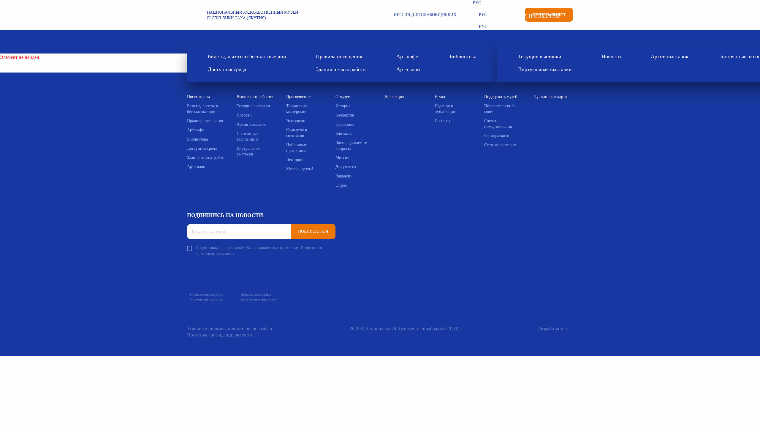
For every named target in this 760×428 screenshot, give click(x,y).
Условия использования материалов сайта (229, 328)
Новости (611, 56)
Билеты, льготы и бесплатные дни (247, 56)
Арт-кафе (407, 56)
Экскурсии (295, 121)
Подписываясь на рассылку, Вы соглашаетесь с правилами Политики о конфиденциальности (259, 251)
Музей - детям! (299, 169)
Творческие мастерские (296, 109)
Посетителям (207, 16)
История (342, 106)
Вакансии (344, 176)
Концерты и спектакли (296, 133)
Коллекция (394, 97)
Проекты (442, 121)
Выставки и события (528, 16)
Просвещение (298, 97)
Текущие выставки (539, 56)
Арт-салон (408, 69)
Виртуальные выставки (545, 69)
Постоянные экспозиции (247, 136)
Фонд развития (497, 135)
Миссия (342, 157)
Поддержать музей (500, 97)
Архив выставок (669, 56)
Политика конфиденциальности (219, 334)
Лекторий (295, 160)
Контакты (343, 133)
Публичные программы (296, 148)
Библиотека (463, 56)
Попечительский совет (499, 109)
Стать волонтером (500, 145)
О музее (342, 97)
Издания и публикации (446, 109)
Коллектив (344, 115)
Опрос (341, 185)
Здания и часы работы (341, 69)
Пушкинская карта (550, 97)
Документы (345, 167)
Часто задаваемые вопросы (351, 146)
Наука (440, 97)
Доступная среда (227, 69)
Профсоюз (344, 124)
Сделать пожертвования (498, 124)
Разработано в (552, 328)
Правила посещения (339, 56)
